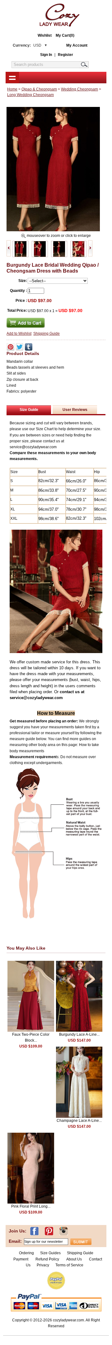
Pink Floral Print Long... (30, 1206)
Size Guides (50, 1253)
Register (65, 55)
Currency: (27, 45)
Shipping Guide (46, 333)
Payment (20, 1259)
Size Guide (29, 410)
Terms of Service (69, 1265)
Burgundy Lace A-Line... (79, 1034)
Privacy (43, 1265)
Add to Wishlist (19, 333)
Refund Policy (47, 1259)
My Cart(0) (65, 35)
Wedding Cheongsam (79, 89)
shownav (12, 77)
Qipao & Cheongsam (39, 89)
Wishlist (45, 35)
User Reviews (75, 410)
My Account (76, 45)
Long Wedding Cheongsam (30, 95)
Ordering (26, 1253)
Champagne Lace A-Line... (79, 1120)
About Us (74, 1259)
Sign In (46, 55)
